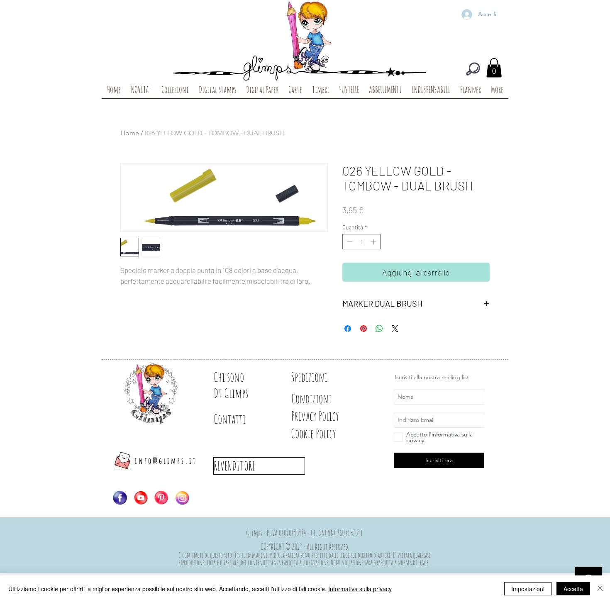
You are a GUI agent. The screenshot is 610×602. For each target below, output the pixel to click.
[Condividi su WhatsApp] (379, 329)
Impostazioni (527, 589)
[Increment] (374, 241)
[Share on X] (395, 329)
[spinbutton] (361, 241)
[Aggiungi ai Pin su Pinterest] (363, 329)
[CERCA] (473, 68)
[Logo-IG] (182, 498)
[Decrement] (349, 241)
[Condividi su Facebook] (348, 329)
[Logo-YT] (140, 498)
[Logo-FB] (120, 498)
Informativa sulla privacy (360, 589)
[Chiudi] (600, 588)
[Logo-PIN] (161, 498)
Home (129, 133)
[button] (494, 68)
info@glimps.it (166, 461)
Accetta (573, 589)
